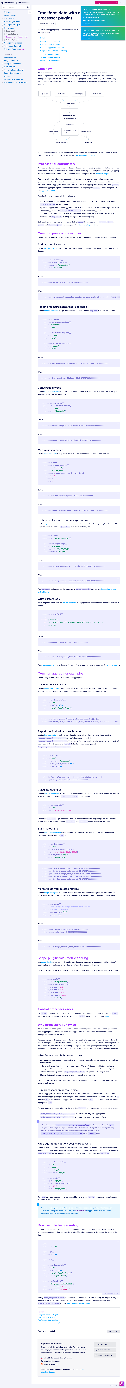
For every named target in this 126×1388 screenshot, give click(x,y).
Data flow (44, 38)
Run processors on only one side (58, 1090)
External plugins (12, 40)
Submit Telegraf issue (105, 1355)
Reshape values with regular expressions (63, 520)
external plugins (113, 665)
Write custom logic (49, 599)
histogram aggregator (52, 832)
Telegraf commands (12, 63)
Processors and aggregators (17, 37)
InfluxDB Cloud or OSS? (112, 1293)
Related (41, 1312)
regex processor (50, 524)
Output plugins (12, 34)
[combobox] (16, 7)
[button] (2, 21)
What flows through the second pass (60, 1055)
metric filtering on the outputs (78, 1303)
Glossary (8, 76)
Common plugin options (88, 225)
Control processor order (49, 54)
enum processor (50, 454)
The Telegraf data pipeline (48, 1320)
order (107, 1016)
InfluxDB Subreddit (51, 1364)
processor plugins (102, 174)
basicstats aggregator (52, 688)
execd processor (47, 665)
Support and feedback (51, 1343)
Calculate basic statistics (53, 684)
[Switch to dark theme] (123, 2)
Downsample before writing (51, 60)
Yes (110, 1331)
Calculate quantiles (49, 789)
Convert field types (49, 387)
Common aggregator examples (52, 48)
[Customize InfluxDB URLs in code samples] (120, 2)
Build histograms (48, 828)
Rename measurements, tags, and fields (62, 306)
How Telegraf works (12, 21)
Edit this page (102, 1344)
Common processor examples (51, 44)
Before (40, 277)
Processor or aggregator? (50, 41)
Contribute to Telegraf (13, 79)
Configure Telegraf (12, 25)
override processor (51, 248)
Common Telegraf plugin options (50, 1323)
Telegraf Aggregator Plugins (48, 1317)
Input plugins (11, 31)
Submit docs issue (104, 1350)
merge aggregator (51, 893)
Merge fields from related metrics (58, 889)
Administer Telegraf (12, 46)
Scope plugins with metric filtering (53, 51)
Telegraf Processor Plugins (48, 1315)
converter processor (52, 391)
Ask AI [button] (122, 1385)
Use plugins (9, 28)
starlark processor (69, 603)
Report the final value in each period (60, 731)
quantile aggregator (51, 793)
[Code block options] (118, 258)
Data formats (9, 67)
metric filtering (47, 962)
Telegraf (7, 12)
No (117, 1331)
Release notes (10, 57)
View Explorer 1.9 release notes (94, 21)
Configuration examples (14, 43)
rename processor (51, 311)
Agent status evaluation (14, 70)
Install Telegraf (10, 15)
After (40, 291)
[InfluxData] (8, 3)
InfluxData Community (52, 1361)
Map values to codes (50, 450)
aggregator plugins (48, 191)
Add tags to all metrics (51, 244)
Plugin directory (11, 60)
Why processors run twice (50, 57)
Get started (9, 18)
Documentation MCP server (16, 82)
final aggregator (50, 735)
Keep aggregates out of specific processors (64, 1143)
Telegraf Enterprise (12, 49)
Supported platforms (12, 73)
